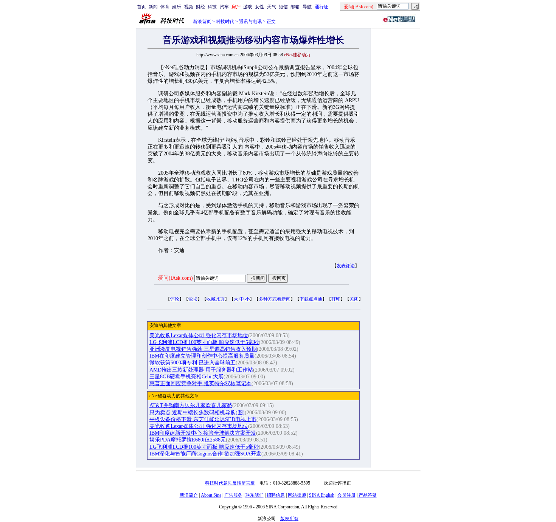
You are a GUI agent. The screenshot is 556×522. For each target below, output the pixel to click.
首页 (141, 6)
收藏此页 (216, 299)
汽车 (224, 6)
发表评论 (346, 265)
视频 (188, 6)
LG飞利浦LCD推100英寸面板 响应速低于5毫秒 (204, 342)
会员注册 (346, 495)
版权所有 (289, 518)
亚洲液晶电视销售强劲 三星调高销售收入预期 (203, 349)
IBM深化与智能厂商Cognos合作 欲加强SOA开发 (205, 454)
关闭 (354, 299)
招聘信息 (276, 495)
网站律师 (297, 495)
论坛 (192, 299)
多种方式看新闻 (274, 299)
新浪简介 (189, 495)
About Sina (211, 495)
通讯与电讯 (250, 21)
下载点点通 (311, 299)
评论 (174, 299)
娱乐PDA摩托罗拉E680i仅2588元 (187, 440)
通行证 (321, 6)
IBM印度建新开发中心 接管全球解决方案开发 (202, 433)
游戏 (247, 6)
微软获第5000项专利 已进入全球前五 (192, 363)
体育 (164, 6)
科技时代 (225, 21)
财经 (200, 6)
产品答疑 (368, 495)
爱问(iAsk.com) (175, 278)
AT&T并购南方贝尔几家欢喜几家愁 (190, 405)
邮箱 (295, 6)
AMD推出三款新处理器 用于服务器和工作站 (201, 370)
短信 (283, 6)
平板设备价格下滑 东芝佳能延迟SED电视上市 (202, 419)
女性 (259, 6)
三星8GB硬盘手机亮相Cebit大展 (186, 376)
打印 (335, 299)
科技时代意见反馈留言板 (230, 483)
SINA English (321, 495)
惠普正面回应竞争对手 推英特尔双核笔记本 (200, 383)
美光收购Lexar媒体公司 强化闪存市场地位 (198, 335)
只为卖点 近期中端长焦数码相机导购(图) (197, 412)
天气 (271, 6)
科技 (212, 6)
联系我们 (254, 495)
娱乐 (176, 6)
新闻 (153, 6)
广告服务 (233, 495)
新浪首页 (202, 21)
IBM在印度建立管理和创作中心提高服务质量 (202, 356)
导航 (307, 6)
